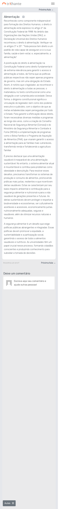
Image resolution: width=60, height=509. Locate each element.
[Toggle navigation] (53, 4)
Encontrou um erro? (11, 263)
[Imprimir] (23, 17)
